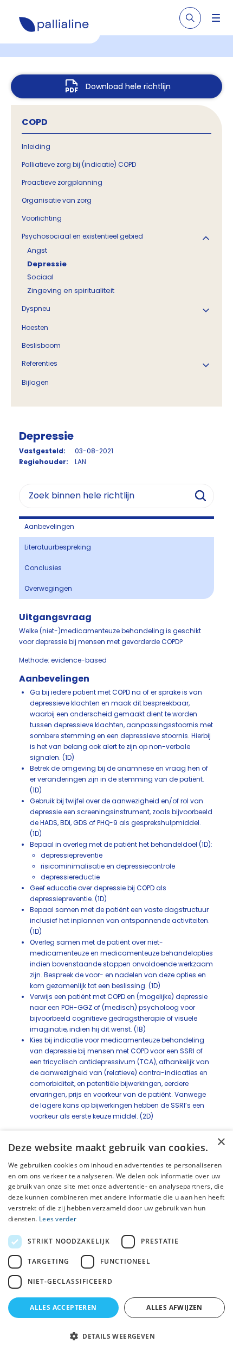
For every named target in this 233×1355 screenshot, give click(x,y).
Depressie (47, 264)
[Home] (54, 26)
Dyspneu (36, 308)
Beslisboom (41, 345)
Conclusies (43, 567)
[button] (116, 1335)
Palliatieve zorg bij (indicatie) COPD (79, 164)
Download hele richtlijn (128, 86)
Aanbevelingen (49, 526)
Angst (37, 250)
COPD (35, 122)
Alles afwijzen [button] (174, 1307)
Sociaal (40, 277)
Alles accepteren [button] (63, 1307)
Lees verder (57, 1218)
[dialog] (116, 1243)
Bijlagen (35, 382)
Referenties (39, 363)
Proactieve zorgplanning (62, 182)
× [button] (221, 1142)
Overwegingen (48, 588)
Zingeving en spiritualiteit (70, 290)
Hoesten (35, 327)
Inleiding (36, 146)
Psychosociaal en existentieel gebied (82, 236)
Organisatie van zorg (57, 200)
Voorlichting (42, 218)
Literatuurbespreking (57, 547)
